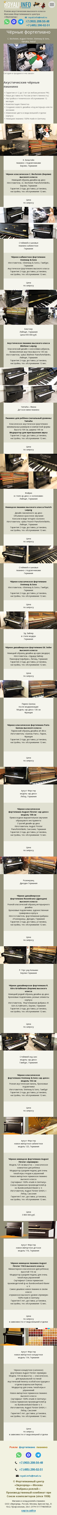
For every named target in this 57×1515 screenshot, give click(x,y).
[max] (14, 21)
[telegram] (21, 21)
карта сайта (28, 1510)
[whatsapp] (7, 21)
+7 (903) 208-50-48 (31, 1462)
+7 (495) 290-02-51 (31, 1469)
